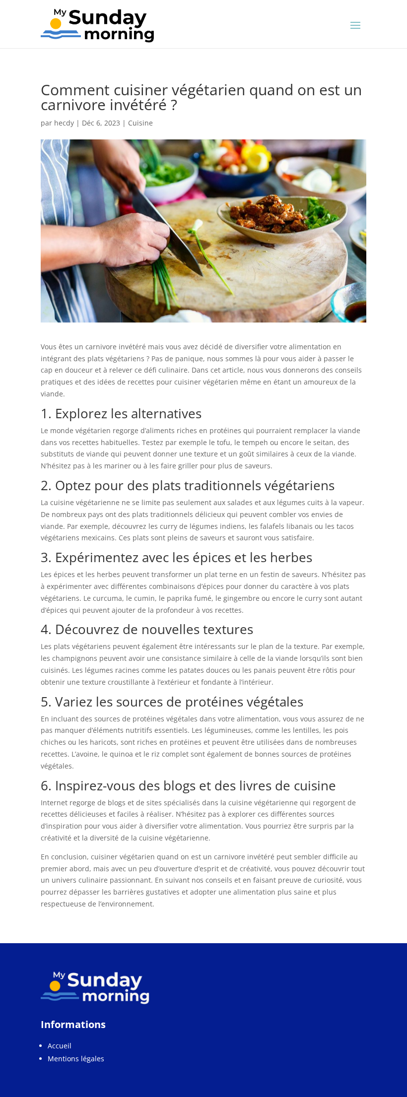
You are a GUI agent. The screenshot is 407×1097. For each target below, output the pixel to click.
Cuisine (140, 123)
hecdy (64, 123)
